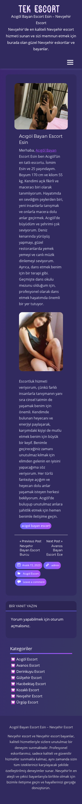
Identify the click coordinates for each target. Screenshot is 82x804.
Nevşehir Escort (29, 696)
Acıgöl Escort (31, 573)
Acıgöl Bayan (46, 150)
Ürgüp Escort (27, 702)
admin (55, 565)
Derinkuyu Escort (30, 671)
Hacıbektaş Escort (31, 683)
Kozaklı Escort (27, 690)
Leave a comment (34, 582)
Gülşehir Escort (29, 677)
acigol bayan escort (36, 526)
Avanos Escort (28, 665)
